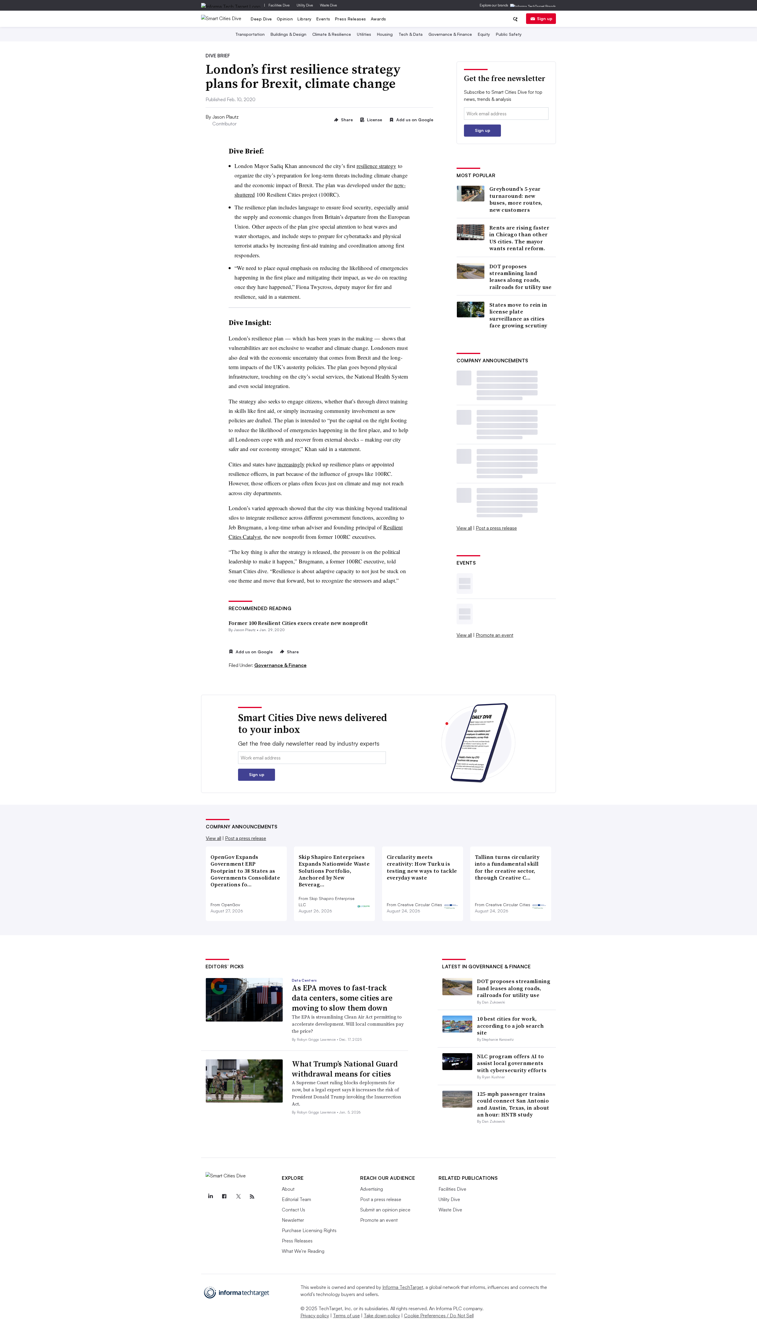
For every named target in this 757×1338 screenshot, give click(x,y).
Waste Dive (328, 5)
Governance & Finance (450, 34)
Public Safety (509, 34)
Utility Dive (305, 5)
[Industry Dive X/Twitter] (238, 1196)
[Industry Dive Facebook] (224, 1196)
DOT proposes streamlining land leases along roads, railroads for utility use (520, 277)
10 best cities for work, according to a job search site (510, 1025)
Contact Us (293, 1210)
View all (464, 528)
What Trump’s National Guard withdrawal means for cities (345, 1069)
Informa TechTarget (402, 1287)
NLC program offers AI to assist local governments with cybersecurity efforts (511, 1063)
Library (304, 18)
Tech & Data (411, 34)
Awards (378, 18)
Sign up (544, 18)
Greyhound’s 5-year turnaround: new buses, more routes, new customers (516, 199)
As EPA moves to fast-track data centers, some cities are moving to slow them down (342, 998)
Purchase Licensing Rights (309, 1230)
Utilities (364, 34)
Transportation (250, 34)
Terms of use (346, 1315)
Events (323, 18)
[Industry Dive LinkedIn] (210, 1196)
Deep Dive (261, 18)
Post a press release (496, 528)
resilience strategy (376, 165)
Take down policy (382, 1315)
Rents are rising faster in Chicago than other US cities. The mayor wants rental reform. (519, 238)
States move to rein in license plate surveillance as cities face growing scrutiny (518, 315)
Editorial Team (296, 1199)
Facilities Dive (278, 5)
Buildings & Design (288, 34)
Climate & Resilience (331, 34)
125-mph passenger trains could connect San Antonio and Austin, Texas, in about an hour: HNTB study (513, 1104)
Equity (484, 34)
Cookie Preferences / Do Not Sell (439, 1315)
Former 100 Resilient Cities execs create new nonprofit (298, 623)
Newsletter (293, 1220)
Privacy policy (314, 1315)
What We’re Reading (303, 1251)
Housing (385, 34)
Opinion (285, 18)
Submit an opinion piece (385, 1210)
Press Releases (350, 18)
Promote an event (494, 635)
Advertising (371, 1189)
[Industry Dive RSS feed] (252, 1196)
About (288, 1189)
